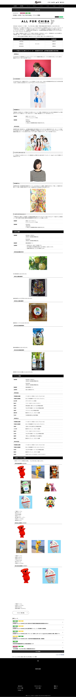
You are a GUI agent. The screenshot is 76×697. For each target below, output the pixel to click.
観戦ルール (56, 685)
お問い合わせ (20, 685)
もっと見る (38, 651)
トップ (13, 656)
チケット (34, 5)
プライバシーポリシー (38, 685)
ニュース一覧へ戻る (60, 654)
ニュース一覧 (17, 656)
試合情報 (15, 5)
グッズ (48, 5)
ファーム (28, 5)
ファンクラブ (61, 5)
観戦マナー (56, 687)
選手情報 (21, 5)
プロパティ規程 (38, 687)
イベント (41, 5)
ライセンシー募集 (20, 687)
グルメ (54, 5)
